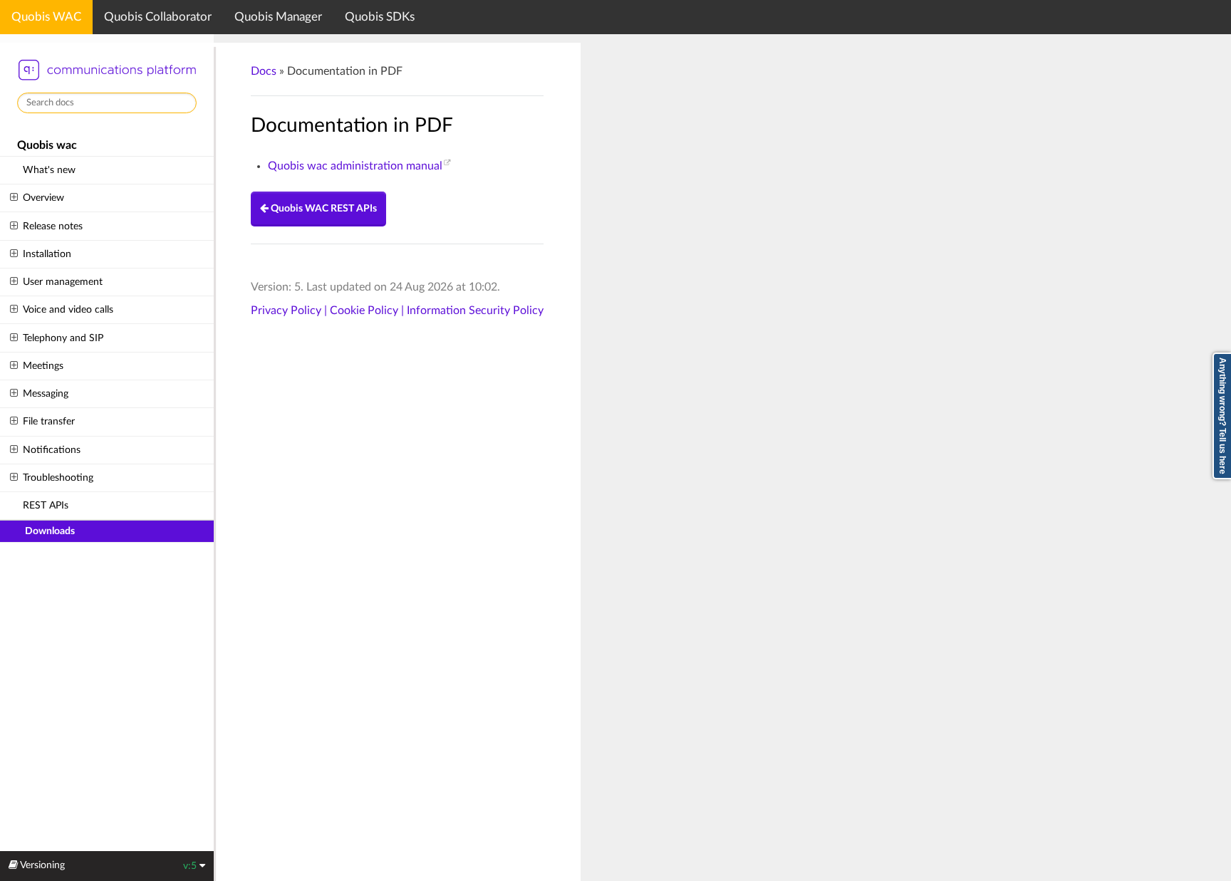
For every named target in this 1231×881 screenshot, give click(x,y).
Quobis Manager (278, 17)
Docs (263, 71)
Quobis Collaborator (158, 17)
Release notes (53, 226)
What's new (49, 170)
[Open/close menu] (14, 198)
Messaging (45, 393)
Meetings (43, 365)
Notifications (51, 449)
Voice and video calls (68, 309)
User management (63, 281)
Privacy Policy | (290, 310)
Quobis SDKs (380, 17)
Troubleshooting (58, 477)
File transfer (49, 421)
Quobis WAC (46, 17)
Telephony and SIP (63, 338)
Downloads (50, 531)
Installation (47, 254)
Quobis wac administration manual (355, 166)
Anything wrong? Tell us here (1222, 416)
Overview (43, 197)
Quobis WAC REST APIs (323, 209)
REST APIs (45, 505)
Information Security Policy (475, 310)
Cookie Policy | (368, 310)
